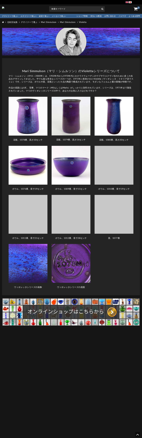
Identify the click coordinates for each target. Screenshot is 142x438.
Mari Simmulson (49, 22)
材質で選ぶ (43, 16)
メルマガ (122, 16)
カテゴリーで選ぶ (28, 16)
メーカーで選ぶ (58, 16)
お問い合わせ (110, 16)
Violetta (82, 22)
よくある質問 (134, 16)
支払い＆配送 (96, 16)
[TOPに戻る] (137, 436)
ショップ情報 (82, 16)
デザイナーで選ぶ (9, 16)
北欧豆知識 (12, 22)
